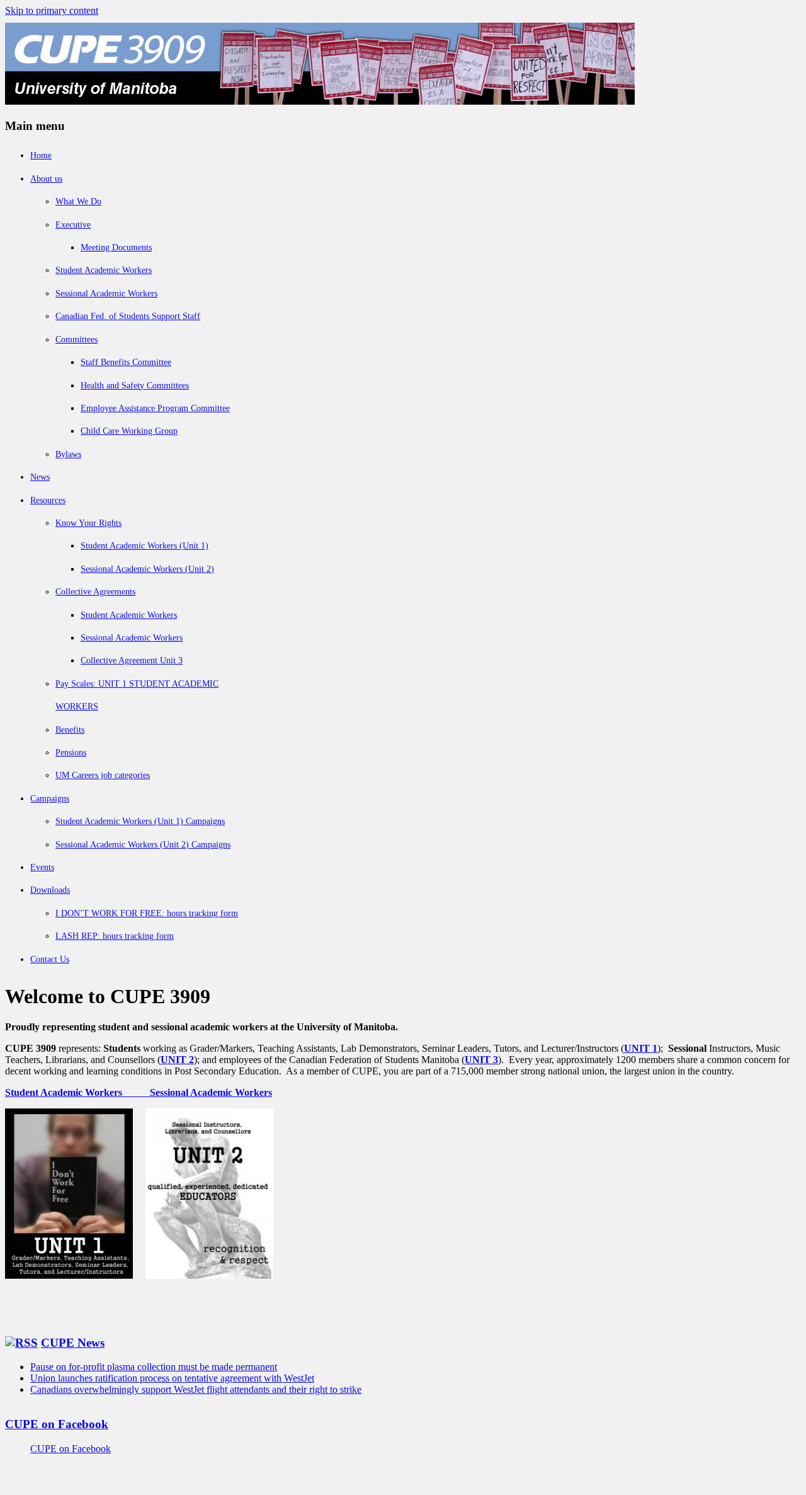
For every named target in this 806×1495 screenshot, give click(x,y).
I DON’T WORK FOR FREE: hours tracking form (146, 913)
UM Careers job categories (102, 775)
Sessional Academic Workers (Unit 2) (147, 569)
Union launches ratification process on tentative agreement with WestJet (172, 1378)
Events (42, 867)
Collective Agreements (95, 591)
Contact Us (49, 959)
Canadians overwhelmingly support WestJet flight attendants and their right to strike (195, 1389)
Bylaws (68, 454)
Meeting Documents (116, 247)
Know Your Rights (88, 523)
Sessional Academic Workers (106, 293)
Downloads (50, 890)
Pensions (70, 752)
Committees (76, 339)
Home (41, 155)
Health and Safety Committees (135, 385)
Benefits (69, 730)
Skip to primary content (51, 10)
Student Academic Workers (103, 270)
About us (46, 178)
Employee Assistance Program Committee (155, 408)
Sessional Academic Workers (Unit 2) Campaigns (142, 844)
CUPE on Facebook (56, 1424)
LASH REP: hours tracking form (114, 936)
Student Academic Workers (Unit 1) (144, 545)
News (40, 477)
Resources (47, 500)
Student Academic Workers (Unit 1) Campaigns (140, 821)
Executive (73, 225)
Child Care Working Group (129, 431)
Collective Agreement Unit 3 (132, 660)
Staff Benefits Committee (126, 362)
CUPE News (73, 1342)
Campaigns (49, 798)
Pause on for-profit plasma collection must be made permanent (153, 1366)
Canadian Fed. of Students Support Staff (127, 316)
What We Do (78, 201)
